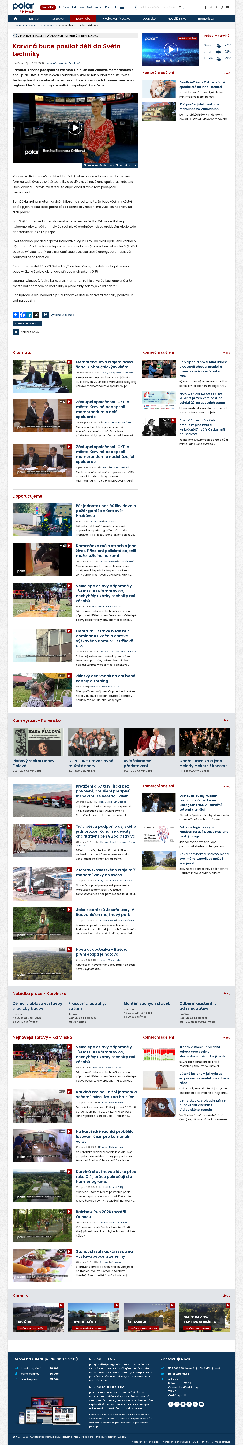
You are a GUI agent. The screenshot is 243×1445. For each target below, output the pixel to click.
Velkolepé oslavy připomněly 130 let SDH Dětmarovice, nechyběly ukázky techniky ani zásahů (105, 593)
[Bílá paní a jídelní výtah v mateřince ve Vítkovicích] (159, 111)
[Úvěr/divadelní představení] (149, 742)
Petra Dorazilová (124, 372)
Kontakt (110, 7)
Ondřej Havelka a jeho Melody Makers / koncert (203, 763)
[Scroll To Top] (236, 1440)
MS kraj (34, 18)
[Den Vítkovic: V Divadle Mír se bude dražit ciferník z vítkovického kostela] (159, 1107)
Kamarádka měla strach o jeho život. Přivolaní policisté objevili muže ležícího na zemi (106, 550)
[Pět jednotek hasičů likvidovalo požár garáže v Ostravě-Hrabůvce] (42, 519)
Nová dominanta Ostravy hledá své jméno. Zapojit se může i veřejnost (204, 858)
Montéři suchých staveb (147, 1003)
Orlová (103, 1222)
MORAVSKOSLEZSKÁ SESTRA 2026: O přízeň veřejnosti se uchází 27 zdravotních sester (202, 398)
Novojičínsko (177, 18)
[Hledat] (180, 7)
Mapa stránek (222, 1441)
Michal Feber (115, 959)
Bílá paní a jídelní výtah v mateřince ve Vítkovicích (199, 106)
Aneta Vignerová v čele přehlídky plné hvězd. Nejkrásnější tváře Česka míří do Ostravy (202, 427)
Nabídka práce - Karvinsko (39, 993)
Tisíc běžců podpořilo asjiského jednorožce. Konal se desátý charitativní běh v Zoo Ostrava (106, 831)
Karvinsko (83, 18)
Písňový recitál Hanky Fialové (33, 763)
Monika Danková (69, 63)
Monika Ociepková (118, 1222)
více (226, 720)
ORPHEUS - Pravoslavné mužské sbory (90, 763)
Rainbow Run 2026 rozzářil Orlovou (101, 1214)
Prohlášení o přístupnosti (176, 1441)
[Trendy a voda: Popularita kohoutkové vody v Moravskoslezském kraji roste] (159, 1053)
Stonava (104, 1262)
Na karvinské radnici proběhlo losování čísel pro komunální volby (105, 1136)
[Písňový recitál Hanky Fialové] (38, 742)
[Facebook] (205, 7)
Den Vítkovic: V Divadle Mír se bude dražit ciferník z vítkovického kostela (202, 1105)
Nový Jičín (108, 372)
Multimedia (94, 7)
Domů (17, 25)
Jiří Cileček (120, 801)
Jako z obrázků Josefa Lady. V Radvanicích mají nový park (105, 912)
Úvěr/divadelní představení (138, 763)
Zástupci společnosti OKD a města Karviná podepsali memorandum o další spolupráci (102, 409)
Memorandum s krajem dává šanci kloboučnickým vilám (104, 364)
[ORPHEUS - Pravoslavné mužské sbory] (93, 742)
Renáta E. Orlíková (123, 880)
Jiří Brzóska (116, 1262)
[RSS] (195, 1404)
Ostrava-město (108, 561)
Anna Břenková (126, 561)
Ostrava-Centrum (109, 651)
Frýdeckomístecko (116, 18)
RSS (207, 1441)
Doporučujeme (27, 496)
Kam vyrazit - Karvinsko (37, 720)
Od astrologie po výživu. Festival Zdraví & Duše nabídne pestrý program (203, 832)
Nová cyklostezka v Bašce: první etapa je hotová (101, 952)
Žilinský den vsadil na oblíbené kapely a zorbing (105, 678)
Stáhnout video (122, 165)
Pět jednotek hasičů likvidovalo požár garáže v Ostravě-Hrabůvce (106, 510)
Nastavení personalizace (145, 1441)
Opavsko (149, 18)
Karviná (49, 25)
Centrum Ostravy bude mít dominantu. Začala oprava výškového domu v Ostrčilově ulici (104, 638)
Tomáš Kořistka (125, 920)
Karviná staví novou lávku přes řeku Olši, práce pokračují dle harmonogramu (106, 1176)
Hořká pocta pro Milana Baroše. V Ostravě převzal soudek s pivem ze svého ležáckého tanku (204, 369)
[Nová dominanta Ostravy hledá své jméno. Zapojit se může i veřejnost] (159, 860)
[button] (122, 7)
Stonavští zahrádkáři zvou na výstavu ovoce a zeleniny (104, 1254)
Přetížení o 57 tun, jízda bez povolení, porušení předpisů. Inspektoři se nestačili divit (103, 791)
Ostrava (58, 18)
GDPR (196, 1441)
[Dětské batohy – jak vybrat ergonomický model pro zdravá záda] (159, 1080)
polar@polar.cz (178, 1374)
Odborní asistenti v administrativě (198, 1006)
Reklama (78, 7)
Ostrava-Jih (96, 521)
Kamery (20, 1295)
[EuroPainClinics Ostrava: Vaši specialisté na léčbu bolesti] (159, 89)
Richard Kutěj (116, 1102)
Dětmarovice (97, 606)
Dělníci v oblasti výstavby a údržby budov (37, 1006)
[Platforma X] (216, 7)
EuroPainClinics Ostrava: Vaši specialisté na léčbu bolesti (202, 84)
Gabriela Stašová (121, 422)
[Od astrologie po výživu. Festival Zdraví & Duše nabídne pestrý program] (159, 834)
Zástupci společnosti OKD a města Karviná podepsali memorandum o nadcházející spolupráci (105, 454)
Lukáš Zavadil (111, 521)
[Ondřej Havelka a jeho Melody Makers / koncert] (204, 742)
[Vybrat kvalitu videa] (135, 165)
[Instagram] (211, 7)
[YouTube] (227, 7)
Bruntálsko (206, 18)
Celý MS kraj (105, 801)
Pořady (64, 7)
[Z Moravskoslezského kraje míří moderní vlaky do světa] (42, 884)
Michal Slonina (114, 606)
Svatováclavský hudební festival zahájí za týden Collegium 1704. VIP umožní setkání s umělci (200, 803)
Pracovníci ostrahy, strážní (87, 1006)
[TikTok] (222, 7)
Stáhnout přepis (96, 165)
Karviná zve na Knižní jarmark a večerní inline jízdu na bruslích (106, 1094)
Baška (103, 959)
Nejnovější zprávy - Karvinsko (42, 1037)
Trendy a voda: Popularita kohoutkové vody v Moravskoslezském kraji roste (202, 1051)
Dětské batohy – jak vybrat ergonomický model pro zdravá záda (204, 1078)
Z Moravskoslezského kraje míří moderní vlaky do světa (106, 872)
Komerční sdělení (158, 72)
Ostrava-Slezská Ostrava (113, 841)
